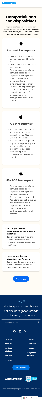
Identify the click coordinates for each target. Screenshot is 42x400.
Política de (5, 388)
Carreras (8, 360)
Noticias (8, 356)
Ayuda (31, 348)
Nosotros (8, 343)
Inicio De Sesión (21, 367)
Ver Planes (21, 279)
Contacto (32, 343)
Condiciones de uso (20, 388)
